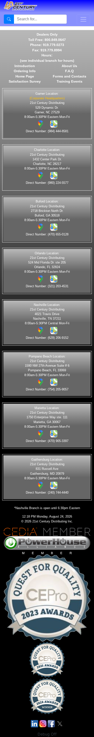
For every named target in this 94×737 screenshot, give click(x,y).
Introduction (24, 66)
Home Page (24, 76)
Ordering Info (25, 71)
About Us (69, 66)
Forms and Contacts (69, 76)
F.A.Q (69, 71)
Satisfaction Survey (25, 81)
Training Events (69, 81)
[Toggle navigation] (83, 19)
